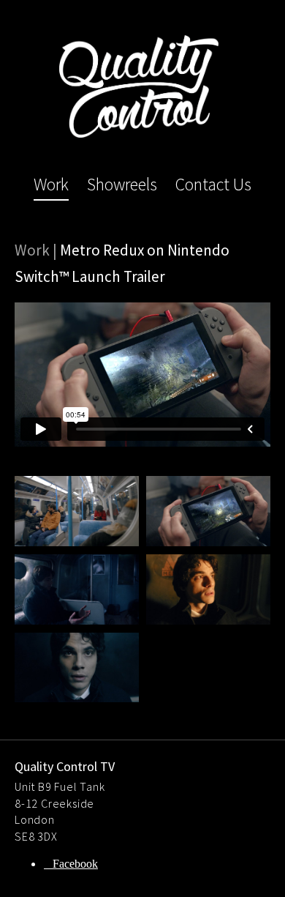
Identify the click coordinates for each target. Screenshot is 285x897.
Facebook (75, 863)
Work (51, 184)
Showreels (122, 184)
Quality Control (138, 86)
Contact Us (213, 184)
